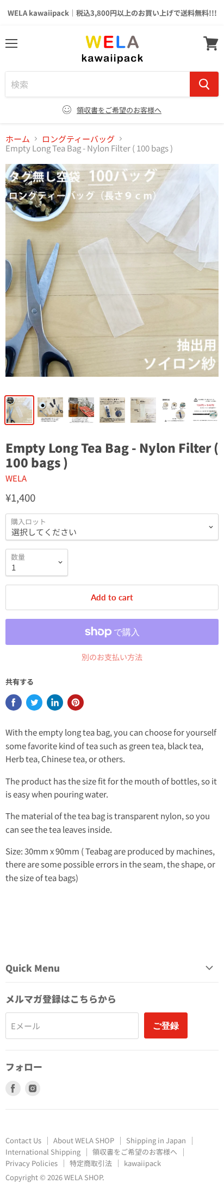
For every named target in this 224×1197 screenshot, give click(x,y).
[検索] (204, 84)
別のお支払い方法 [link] (112, 657)
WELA (16, 478)
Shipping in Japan (156, 1140)
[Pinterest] (75, 702)
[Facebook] (13, 702)
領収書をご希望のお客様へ (119, 110)
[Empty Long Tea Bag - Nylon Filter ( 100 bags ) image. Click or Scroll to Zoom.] (112, 276)
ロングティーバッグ (78, 138)
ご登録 (166, 1025)
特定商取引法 (91, 1163)
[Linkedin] (55, 702)
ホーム (17, 138)
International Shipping (42, 1152)
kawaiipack (142, 1163)
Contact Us (23, 1140)
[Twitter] (34, 702)
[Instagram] (32, 1088)
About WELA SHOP (83, 1140)
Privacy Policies (31, 1163)
